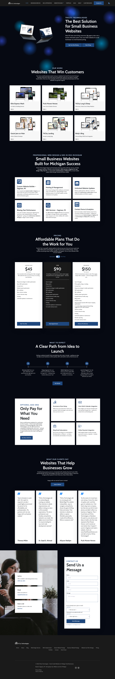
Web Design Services (35, 3)
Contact (56, 650)
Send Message (76, 621)
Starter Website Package (59, 647)
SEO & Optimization (47, 3)
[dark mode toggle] (109, 3)
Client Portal (63, 650)
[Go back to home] (22, 643)
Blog (74, 3)
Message (68, 593)
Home (27, 3)
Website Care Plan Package (87, 647)
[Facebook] (76, 668)
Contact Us (98, 3)
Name (67, 575)
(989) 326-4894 (21, 581)
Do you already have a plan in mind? (74, 606)
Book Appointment (53, 323)
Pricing (97, 647)
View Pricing (88, 45)
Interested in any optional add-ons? (74, 613)
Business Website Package (73, 647)
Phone (67, 587)
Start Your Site (23, 323)
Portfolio (68, 3)
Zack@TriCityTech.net (22, 594)
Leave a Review (57, 484)
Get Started (57, 383)
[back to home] (14, 3)
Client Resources (88, 3)
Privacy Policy (38, 670)
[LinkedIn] (78, 668)
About (79, 3)
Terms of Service (39, 671)
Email (67, 581)
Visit (12, 109)
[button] (58, 256)
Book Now (20, 608)
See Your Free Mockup (74, 45)
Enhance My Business (83, 323)
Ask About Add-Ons (26, 437)
